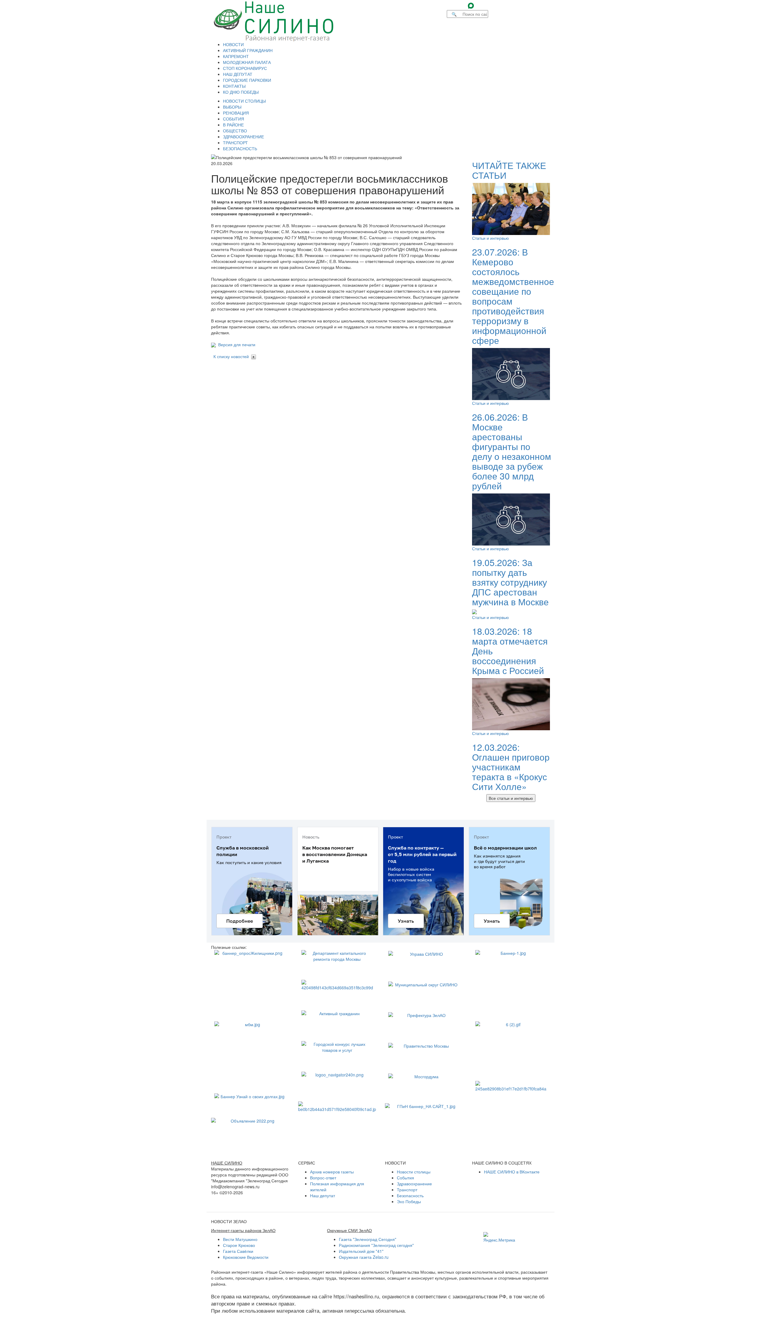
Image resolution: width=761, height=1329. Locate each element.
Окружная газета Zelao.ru (364, 1257)
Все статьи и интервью (511, 798)
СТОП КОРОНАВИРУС (245, 68)
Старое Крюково (239, 1245)
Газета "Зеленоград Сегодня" (367, 1239)
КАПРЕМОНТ (236, 56)
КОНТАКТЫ (234, 86)
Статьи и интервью (490, 238)
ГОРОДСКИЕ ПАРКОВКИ (247, 80)
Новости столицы (413, 1172)
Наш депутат (322, 1195)
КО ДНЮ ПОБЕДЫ (241, 92)
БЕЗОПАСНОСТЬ (240, 148)
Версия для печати (235, 344)
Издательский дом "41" (361, 1251)
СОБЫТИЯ (233, 119)
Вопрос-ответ (323, 1178)
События (405, 1178)
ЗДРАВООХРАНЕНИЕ (243, 137)
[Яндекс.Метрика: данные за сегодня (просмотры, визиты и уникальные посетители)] (499, 1237)
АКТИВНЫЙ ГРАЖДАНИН (248, 50)
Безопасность (410, 1195)
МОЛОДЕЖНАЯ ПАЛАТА (247, 62)
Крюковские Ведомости (245, 1257)
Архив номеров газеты (332, 1172)
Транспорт (407, 1189)
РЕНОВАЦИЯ (236, 113)
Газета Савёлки (238, 1251)
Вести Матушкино (240, 1239)
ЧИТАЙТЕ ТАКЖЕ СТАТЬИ (509, 170)
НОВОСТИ (233, 44)
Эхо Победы (409, 1201)
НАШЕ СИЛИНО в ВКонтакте (512, 1172)
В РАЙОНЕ (233, 125)
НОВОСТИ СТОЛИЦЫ (244, 101)
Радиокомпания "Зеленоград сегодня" (376, 1245)
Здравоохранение (414, 1184)
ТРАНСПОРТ (235, 142)
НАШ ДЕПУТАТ (237, 74)
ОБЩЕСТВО (235, 131)
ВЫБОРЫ (232, 107)
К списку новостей (231, 356)
